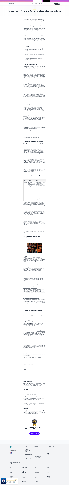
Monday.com (24, 481)
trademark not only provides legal (39, 86)
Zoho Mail (48, 478)
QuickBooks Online (37, 471)
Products (36, 3)
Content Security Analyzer (28, 454)
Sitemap (48, 454)
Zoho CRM (48, 477)
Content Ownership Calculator (29, 456)
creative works (25, 327)
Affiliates (48, 453)
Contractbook (11, 476)
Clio (10, 473)
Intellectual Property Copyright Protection (40, 447)
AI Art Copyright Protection (38, 448)
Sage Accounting (37, 472)
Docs (42, 3)
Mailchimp (23, 478)
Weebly (48, 467)
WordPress (48, 471)
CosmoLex (11, 477)
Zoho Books (48, 476)
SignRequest (36, 478)
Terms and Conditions (55, 447)
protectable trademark (34, 202)
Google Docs (24, 468)
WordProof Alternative (37, 457)
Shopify (36, 476)
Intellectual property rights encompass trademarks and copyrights (35, 48)
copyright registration (28, 121)
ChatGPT (11, 472)
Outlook (36, 466)
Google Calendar (24, 467)
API (44, 3)
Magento (23, 477)
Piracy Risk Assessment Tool (28, 455)
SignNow (36, 477)
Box (10, 471)
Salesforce (36, 473)
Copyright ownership (26, 169)
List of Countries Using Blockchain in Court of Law (28, 458)
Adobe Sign (11, 466)
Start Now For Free (33, 433)
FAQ (39, 3)
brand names (32, 189)
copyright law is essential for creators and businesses (36, 261)
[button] (34, 1)
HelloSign (23, 473)
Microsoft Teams (24, 480)
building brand (38, 30)
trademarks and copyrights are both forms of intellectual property (35, 143)
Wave (48, 466)
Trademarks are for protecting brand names (31, 49)
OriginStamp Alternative (37, 456)
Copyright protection (26, 161)
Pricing (25, 3)
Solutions (28, 3)
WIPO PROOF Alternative (37, 455)
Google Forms (24, 471)
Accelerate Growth (36, 452)
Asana (10, 467)
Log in (52, 3)
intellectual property (29, 99)
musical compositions (38, 110)
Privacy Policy (54, 448)
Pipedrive (36, 468)
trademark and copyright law (33, 294)
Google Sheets (24, 472)
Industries (32, 3)
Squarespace (36, 481)
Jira (22, 476)
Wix (47, 468)
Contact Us (48, 452)
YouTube (48, 473)
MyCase (23, 482)
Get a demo (56, 3)
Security (47, 3)
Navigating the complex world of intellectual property (31, 38)
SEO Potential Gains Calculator (29, 459)
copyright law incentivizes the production (34, 118)
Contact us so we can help (19, 463)
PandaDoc (36, 467)
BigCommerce (11, 468)
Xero (48, 472)
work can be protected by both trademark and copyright (35, 410)
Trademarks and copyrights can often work (30, 288)
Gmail (23, 466)
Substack (36, 482)
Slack (35, 480)
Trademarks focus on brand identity (30, 54)
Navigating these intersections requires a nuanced (31, 301)
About (22, 3)
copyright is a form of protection (29, 383)
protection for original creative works (30, 32)
